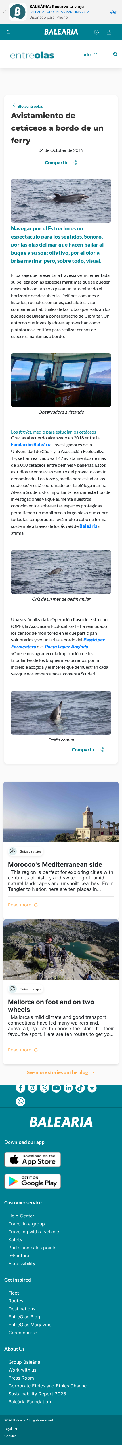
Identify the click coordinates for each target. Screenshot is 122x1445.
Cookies (10, 1436)
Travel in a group (27, 1224)
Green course (23, 1332)
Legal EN (10, 1429)
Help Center (21, 1216)
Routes (16, 1301)
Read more (20, 905)
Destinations (22, 1309)
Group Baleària (24, 1362)
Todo (85, 54)
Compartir (56, 162)
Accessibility (22, 1263)
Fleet (14, 1293)
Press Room (21, 1378)
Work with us (22, 1370)
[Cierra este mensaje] (4, 12)
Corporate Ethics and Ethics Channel (48, 1386)
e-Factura (19, 1255)
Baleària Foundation (30, 1401)
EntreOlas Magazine (30, 1324)
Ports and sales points (32, 1247)
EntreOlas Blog (24, 1316)
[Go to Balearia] (61, 32)
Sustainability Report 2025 (37, 1394)
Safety (15, 1239)
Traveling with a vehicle (34, 1231)
